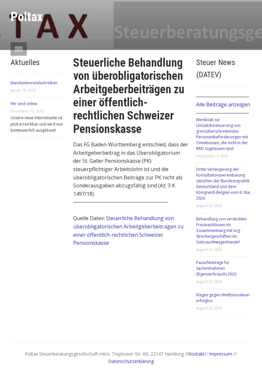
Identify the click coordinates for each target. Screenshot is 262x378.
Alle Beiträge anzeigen (223, 104)
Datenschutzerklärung (131, 361)
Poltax (27, 16)
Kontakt (196, 354)
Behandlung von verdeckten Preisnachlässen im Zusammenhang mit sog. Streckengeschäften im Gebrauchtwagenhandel (221, 230)
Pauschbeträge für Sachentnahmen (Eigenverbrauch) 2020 (216, 268)
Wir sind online (24, 103)
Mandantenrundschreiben (34, 83)
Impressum (221, 354)
